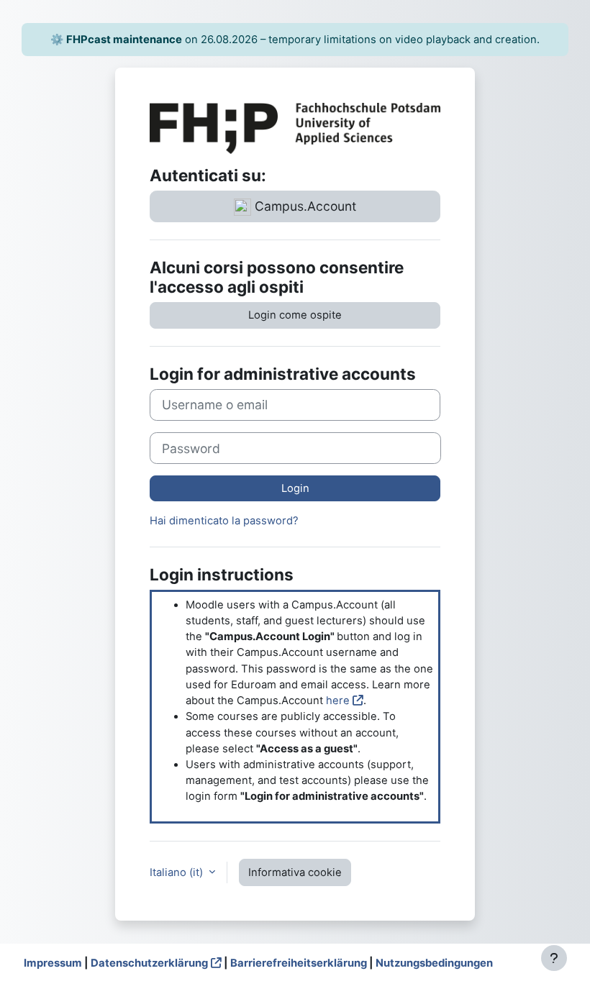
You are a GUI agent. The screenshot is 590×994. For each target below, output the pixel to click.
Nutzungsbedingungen (434, 963)
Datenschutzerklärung (149, 963)
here (338, 700)
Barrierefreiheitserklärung (298, 963)
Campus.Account (303, 206)
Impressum (53, 963)
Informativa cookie (295, 872)
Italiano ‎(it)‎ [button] (178, 872)
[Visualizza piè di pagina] (554, 958)
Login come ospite (295, 315)
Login (295, 488)
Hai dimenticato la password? (224, 520)
